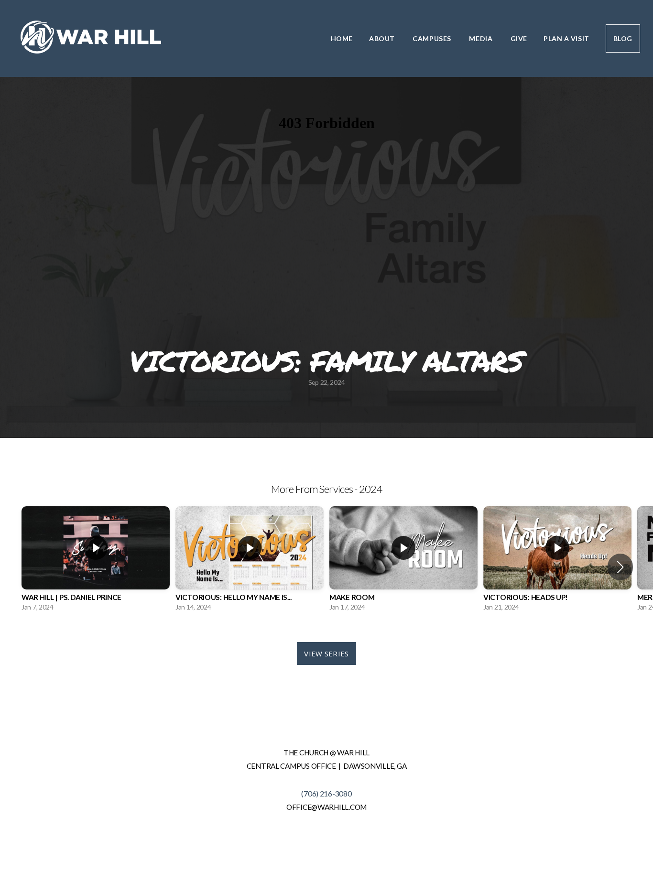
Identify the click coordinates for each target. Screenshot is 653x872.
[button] (620, 567)
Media (481, 38)
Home (342, 38)
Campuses (433, 38)
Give (519, 38)
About (382, 38)
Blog (622, 38)
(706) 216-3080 (326, 793)
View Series (326, 653)
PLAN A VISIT (566, 38)
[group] (96, 561)
